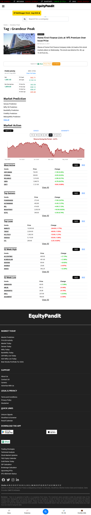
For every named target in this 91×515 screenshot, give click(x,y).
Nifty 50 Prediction (10, 107)
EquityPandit (45, 6)
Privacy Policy (6, 400)
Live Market (56, 64)
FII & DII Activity (7, 340)
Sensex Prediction (10, 104)
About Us (4, 376)
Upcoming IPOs (7, 471)
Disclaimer (5, 403)
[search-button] (45, 511)
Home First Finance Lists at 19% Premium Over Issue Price (61, 39)
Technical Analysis (8, 452)
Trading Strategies (8, 449)
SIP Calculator (6, 464)
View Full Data (31, 73)
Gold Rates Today (7, 461)
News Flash (47, 64)
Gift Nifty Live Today (8, 356)
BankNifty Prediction (11, 110)
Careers (4, 383)
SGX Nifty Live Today (8, 359)
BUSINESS (41, 34)
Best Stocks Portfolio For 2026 (12, 362)
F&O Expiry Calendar (8, 458)
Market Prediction (7, 337)
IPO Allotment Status (9, 474)
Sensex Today (6, 346)
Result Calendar (7, 421)
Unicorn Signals (7, 414)
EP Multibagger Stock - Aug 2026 (26, 13)
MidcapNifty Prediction (12, 117)
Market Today (6, 343)
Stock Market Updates (9, 455)
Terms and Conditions (9, 397)
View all (6, 120)
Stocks (3, 485)
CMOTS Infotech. (14, 490)
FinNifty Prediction (10, 113)
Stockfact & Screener (8, 418)
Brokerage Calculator (9, 467)
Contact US (5, 379)
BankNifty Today (7, 353)
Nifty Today (5, 350)
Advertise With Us (7, 386)
